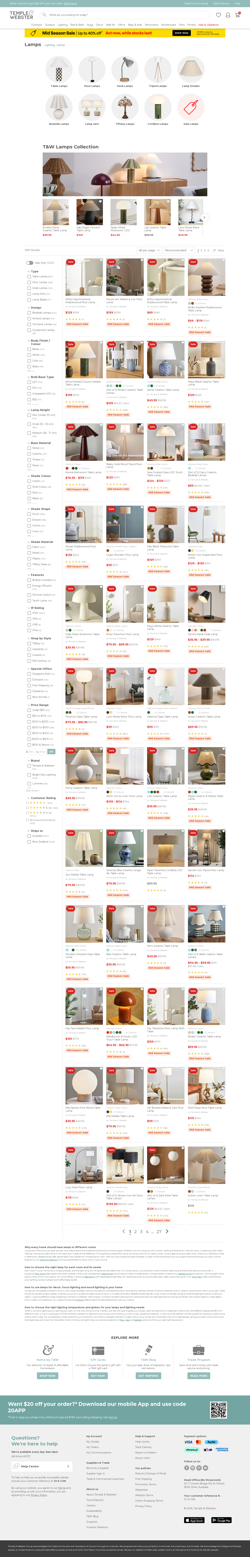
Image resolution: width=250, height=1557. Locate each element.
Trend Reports (94, 1500)
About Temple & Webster (101, 1494)
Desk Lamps (125, 86)
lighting (80, 1300)
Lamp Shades (191, 86)
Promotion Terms (145, 1484)
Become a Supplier (97, 1468)
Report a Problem (146, 1452)
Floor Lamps (92, 86)
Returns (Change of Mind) (150, 1473)
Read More (198, 1376)
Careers (90, 1505)
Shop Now (47, 1376)
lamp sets (196, 1276)
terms (113, 1417)
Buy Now (98, 1376)
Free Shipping (143, 1478)
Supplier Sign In (95, 1473)
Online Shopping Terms (149, 1500)
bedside (138, 1320)
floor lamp (40, 1273)
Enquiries (91, 1521)
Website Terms (144, 1495)
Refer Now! (70, 3)
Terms (61, 1487)
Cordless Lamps (158, 123)
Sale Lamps (191, 123)
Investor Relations (97, 1527)
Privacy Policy (39, 1495)
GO (51, 751)
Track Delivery (221, 3)
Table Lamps (59, 86)
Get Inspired (148, 1376)
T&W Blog (92, 1516)
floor (122, 1320)
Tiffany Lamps (125, 123)
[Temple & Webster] (22, 15)
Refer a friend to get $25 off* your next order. (43, 3)
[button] (206, 218)
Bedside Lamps (59, 123)
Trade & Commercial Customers (105, 1478)
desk (128, 1320)
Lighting (50, 45)
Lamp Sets (92, 123)
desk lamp (90, 1276)
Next (221, 250)
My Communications (98, 1452)
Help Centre (142, 1441)
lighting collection (48, 1259)
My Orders (92, 1447)
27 (214, 250)
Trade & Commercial (196, 3)
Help (237, 3)
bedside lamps (185, 1273)
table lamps (107, 1273)
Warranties (141, 1489)
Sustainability (94, 1510)
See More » (33, 790)
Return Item (142, 1458)
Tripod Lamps (158, 86)
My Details (92, 1441)
